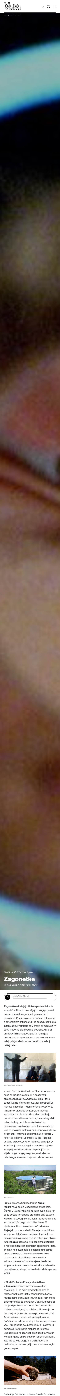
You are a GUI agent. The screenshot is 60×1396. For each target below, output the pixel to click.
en (43, 6)
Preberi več (17, 15)
